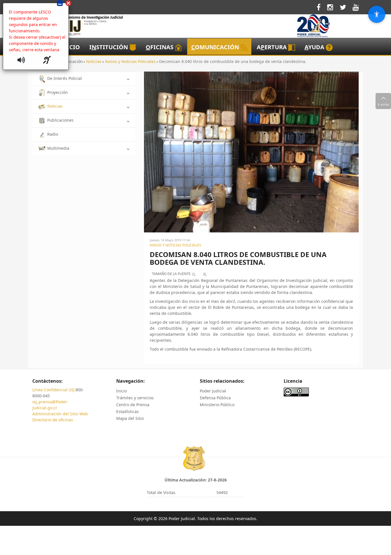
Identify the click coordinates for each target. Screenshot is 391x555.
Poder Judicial (213, 391)
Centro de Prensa (132, 404)
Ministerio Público (217, 404)
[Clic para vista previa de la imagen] (251, 151)
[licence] (296, 391)
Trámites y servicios (135, 397)
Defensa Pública (215, 397)
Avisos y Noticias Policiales (175, 245)
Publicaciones (60, 120)
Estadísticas (127, 411)
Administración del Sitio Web (60, 413)
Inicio (121, 391)
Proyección (57, 92)
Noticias (55, 106)
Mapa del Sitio (130, 418)
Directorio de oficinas (52, 419)
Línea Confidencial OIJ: (54, 389)
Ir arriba (383, 104)
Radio (52, 134)
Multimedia (58, 148)
